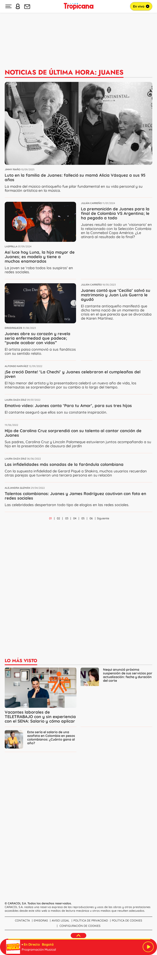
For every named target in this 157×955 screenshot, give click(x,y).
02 (58, 518)
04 (74, 518)
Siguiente (103, 518)
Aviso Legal (61, 920)
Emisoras (41, 920)
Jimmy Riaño (12, 169)
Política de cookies (127, 920)
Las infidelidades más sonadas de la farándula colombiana (64, 464)
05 (83, 518)
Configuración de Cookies (79, 926)
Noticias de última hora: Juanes (64, 72)
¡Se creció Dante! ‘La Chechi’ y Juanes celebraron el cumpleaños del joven (72, 374)
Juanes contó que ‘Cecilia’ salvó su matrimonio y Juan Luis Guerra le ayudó (115, 295)
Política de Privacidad (90, 920)
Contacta (22, 920)
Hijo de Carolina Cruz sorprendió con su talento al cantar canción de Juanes (73, 433)
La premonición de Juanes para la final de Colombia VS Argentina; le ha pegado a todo (115, 213)
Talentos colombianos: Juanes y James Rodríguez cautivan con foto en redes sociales (75, 496)
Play (148, 946)
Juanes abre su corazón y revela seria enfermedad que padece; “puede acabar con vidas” (37, 338)
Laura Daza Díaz (15, 399)
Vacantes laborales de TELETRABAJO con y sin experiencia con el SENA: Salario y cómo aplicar (40, 717)
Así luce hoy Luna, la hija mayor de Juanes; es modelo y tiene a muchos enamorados (40, 257)
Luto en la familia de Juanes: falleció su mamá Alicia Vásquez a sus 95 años (75, 177)
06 (91, 518)
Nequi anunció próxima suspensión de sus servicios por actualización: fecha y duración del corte (127, 675)
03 (66, 518)
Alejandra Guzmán (17, 487)
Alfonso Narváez (16, 366)
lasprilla (11, 246)
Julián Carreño (91, 203)
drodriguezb (13, 327)
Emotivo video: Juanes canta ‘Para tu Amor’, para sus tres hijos (68, 405)
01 (50, 518)
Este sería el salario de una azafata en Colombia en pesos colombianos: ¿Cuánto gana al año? (51, 737)
